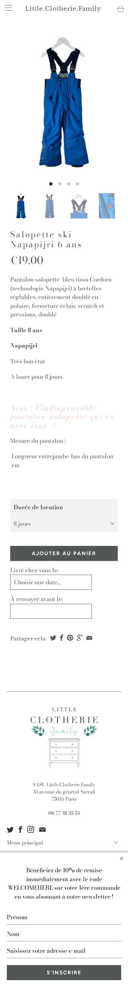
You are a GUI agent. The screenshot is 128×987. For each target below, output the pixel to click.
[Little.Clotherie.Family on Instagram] (30, 829)
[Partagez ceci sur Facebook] (61, 638)
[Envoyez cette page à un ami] (89, 638)
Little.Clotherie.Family (63, 8)
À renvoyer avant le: (36, 599)
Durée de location (38, 507)
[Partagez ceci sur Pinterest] (70, 638)
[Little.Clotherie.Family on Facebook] (20, 829)
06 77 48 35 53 (64, 813)
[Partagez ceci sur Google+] (80, 638)
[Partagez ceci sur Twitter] (53, 638)
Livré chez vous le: (34, 570)
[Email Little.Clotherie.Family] (42, 829)
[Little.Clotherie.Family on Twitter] (10, 829)
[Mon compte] (6, 7)
